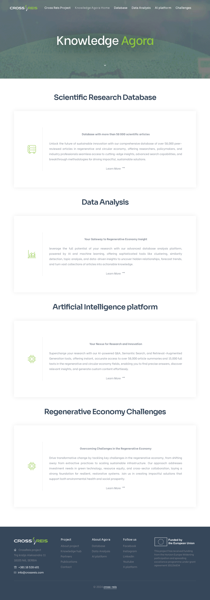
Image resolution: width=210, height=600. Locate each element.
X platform (130, 567)
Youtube (128, 561)
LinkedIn (128, 556)
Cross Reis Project (57, 8)
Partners (66, 556)
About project (70, 546)
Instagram (130, 551)
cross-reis (110, 587)
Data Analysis (141, 8)
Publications (69, 561)
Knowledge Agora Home (92, 8)
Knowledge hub (71, 551)
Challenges (183, 8)
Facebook (129, 546)
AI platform (163, 8)
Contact (66, 567)
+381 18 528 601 (28, 567)
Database (120, 8)
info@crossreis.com (31, 572)
